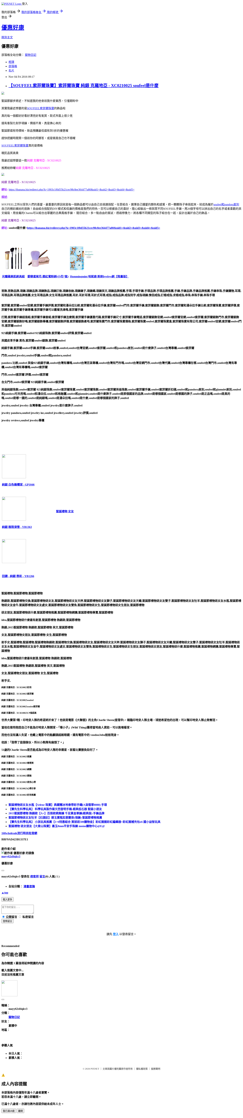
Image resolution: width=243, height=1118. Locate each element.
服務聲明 (155, 1068)
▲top (4, 892)
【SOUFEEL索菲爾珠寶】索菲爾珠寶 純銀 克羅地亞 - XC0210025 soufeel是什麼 (84, 85)
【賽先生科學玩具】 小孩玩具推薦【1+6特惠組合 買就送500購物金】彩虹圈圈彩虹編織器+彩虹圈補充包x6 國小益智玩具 (84, 821)
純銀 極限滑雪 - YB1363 (17, 526)
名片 (11, 70)
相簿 (11, 62)
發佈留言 (7, 921)
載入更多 (7, 899)
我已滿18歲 (9, 1111)
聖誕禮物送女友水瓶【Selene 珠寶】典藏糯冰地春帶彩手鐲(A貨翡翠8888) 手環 (58, 804)
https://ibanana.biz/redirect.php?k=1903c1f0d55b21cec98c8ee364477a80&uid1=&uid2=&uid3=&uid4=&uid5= (71, 189)
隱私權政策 (142, 1068)
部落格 (13, 66)
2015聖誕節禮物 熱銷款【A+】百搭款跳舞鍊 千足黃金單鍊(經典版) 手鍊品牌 (56, 813)
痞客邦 (34, 876)
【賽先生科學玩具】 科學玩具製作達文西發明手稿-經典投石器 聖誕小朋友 (55, 809)
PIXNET (95, 1068)
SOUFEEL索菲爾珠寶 (40, 108)
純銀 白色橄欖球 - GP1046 (18, 484)
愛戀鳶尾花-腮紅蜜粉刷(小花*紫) (47, 276)
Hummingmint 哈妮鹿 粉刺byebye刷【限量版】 (99, 276)
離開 (20, 1111)
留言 (42, 876)
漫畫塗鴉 (29, 886)
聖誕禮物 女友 (65, 511)
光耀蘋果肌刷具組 (13, 276)
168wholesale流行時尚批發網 (19, 833)
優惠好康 (12, 27)
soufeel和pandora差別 (226, 204)
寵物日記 (30, 54)
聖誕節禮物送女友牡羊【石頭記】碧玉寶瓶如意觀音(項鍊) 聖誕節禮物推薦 (55, 817)
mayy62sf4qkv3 (10, 856)
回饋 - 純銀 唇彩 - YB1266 (18, 576)
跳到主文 (7, 37)
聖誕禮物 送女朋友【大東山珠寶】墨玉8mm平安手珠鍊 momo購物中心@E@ (57, 826)
